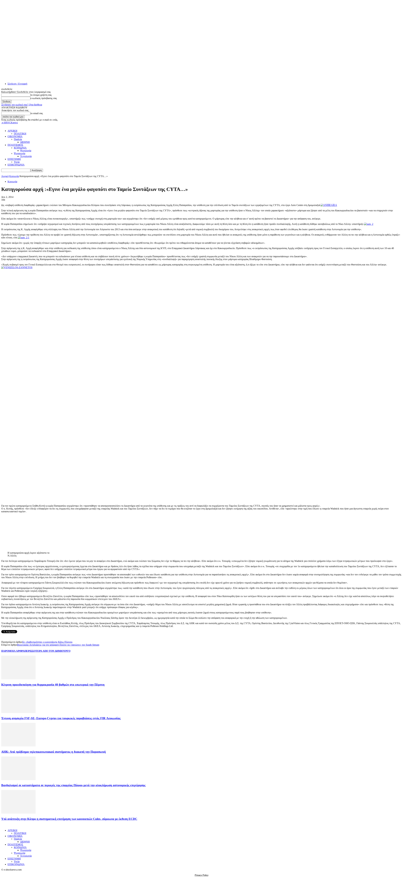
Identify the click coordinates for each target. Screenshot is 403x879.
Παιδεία (18, 139)
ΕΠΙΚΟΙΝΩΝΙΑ (16, 164)
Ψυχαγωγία (19, 153)
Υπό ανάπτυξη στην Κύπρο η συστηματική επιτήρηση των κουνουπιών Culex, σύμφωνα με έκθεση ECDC (69, 819)
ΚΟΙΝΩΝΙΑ (20, 147)
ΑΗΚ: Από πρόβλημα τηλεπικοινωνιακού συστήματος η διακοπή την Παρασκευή (53, 751)
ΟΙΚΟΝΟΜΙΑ (15, 136)
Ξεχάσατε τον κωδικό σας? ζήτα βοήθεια (21, 104)
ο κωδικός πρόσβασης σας (43, 98)
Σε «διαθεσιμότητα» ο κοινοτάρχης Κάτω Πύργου (47, 642)
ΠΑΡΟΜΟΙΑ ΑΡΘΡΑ (12, 651)
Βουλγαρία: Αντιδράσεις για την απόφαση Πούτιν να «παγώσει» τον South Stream (58, 644)
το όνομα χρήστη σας (41, 95)
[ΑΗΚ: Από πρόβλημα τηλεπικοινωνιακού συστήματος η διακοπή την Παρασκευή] (18, 745)
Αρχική (5, 176)
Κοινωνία (14, 176)
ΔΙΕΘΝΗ (25, 142)
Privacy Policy (201, 875)
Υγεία (17, 162)
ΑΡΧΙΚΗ (12, 130)
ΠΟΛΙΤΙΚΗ (20, 133)
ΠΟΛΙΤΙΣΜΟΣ (15, 145)
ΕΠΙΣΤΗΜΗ (14, 159)
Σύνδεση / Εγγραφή (17, 83)
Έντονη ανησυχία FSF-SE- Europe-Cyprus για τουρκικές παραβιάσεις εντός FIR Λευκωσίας (61, 718)
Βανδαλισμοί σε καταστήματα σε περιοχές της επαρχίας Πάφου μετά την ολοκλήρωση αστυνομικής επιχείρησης (73, 785)
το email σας (36, 113)
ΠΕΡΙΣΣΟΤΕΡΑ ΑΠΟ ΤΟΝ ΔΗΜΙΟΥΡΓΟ (47, 651)
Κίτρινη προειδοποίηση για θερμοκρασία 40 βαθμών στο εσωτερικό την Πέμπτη (53, 684)
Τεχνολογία (26, 156)
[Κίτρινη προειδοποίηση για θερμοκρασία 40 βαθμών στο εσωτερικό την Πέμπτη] (18, 678)
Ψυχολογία (25, 150)
